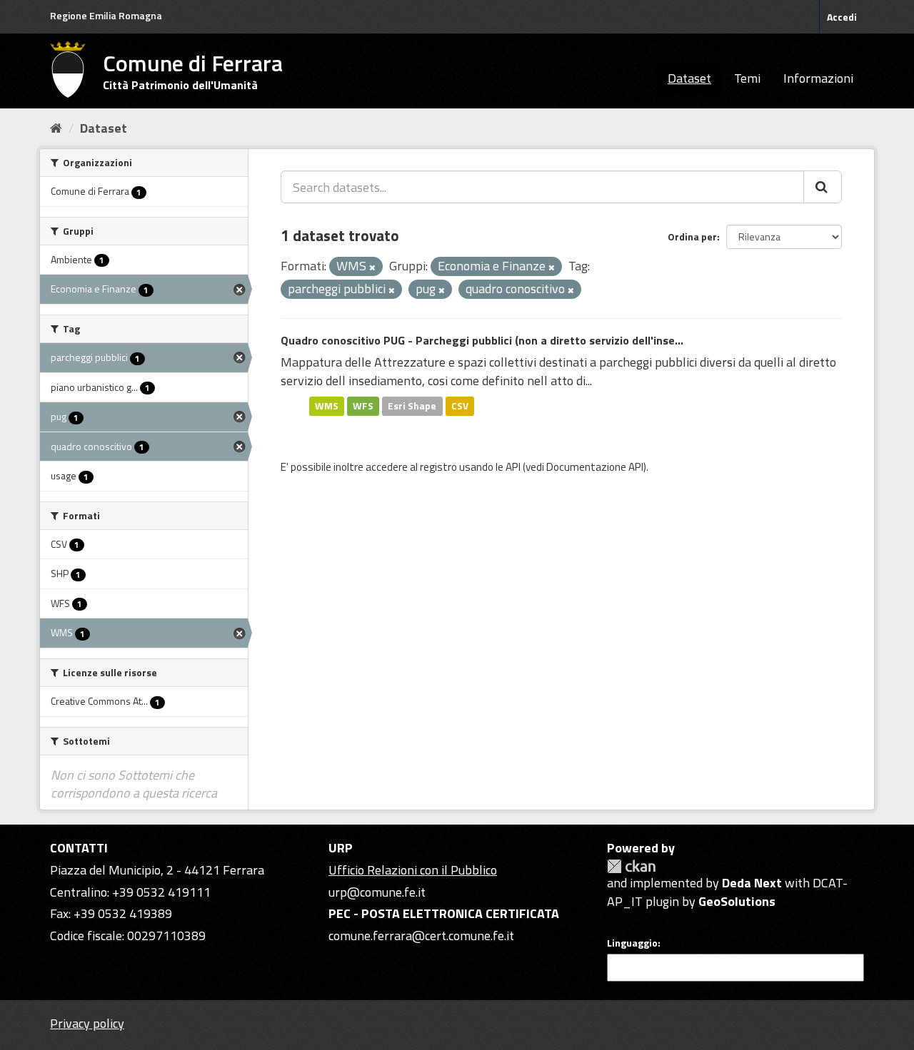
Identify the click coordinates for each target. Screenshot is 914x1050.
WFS (363, 406)
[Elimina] (372, 267)
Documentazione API (594, 467)
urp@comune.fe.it (377, 892)
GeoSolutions (736, 901)
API (513, 467)
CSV (459, 406)
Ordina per (692, 236)
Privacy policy (87, 1023)
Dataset (689, 78)
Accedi (842, 16)
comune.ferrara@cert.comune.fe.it (421, 935)
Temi (747, 78)
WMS (326, 406)
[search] (822, 186)
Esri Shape (412, 406)
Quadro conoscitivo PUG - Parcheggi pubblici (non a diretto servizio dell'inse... (482, 340)
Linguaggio (632, 943)
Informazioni (818, 78)
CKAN (631, 866)
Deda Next (752, 882)
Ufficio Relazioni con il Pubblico (412, 870)
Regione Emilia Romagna (106, 15)
